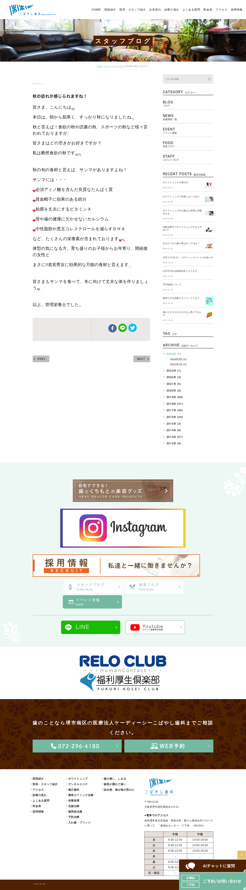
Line (122, 328)
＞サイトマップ (39, 884)
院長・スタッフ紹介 (45, 784)
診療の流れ (40, 795)
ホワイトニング (78, 778)
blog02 (41, 77)
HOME (99, 66)
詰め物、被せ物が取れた (119, 789)
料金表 (37, 806)
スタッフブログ (117, 66)
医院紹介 (38, 778)
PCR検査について (172, 284)
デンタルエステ (78, 784)
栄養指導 (73, 800)
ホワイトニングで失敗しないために (181, 196)
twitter (132, 328)
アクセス (38, 789)
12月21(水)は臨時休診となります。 (181, 271)
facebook (112, 328)
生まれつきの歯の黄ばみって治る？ (181, 243)
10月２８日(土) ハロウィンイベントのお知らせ (188, 257)
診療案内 (155, 9)
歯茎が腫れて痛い (115, 784)
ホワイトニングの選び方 (175, 182)
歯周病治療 (75, 811)
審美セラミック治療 (81, 795)
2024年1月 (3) (178, 364)
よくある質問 (41, 800)
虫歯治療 (73, 806)
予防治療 (73, 817)
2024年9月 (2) (178, 359)
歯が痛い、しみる (115, 778)
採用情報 (38, 811)
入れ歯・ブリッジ (79, 822)
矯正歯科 (73, 789)
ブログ (106, 66)
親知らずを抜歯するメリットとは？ (181, 298)
